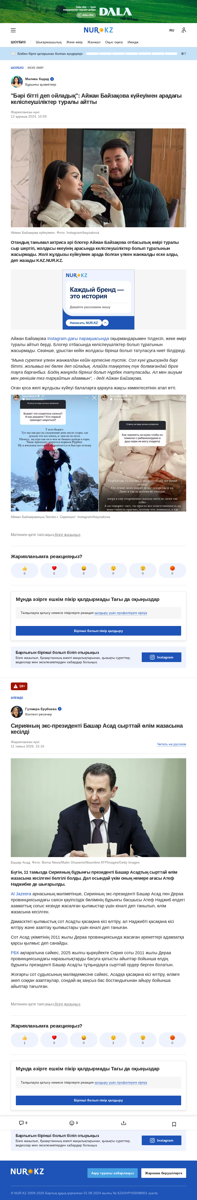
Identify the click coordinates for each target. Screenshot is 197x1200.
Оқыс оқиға (114, 42)
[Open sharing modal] (124, 1123)
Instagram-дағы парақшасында (78, 338)
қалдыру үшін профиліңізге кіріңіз (121, 613)
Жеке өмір (74, 42)
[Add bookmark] (174, 1124)
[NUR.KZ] (98, 30)
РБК (15, 952)
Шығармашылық (49, 42)
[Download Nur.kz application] (98, 11)
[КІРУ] (184, 30)
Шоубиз (18, 42)
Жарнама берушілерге (163, 1173)
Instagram (165, 657)
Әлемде (17, 698)
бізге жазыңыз (67, 535)
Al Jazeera (21, 893)
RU (171, 30)
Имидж (133, 42)
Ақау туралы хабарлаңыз (112, 1173)
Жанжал (93, 42)
